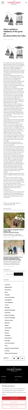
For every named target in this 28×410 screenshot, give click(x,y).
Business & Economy (9, 315)
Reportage (7, 307)
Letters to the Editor (10, 297)
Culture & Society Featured (11, 353)
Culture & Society (9, 320)
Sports (6, 292)
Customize (14, 402)
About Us (3, 382)
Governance (7, 312)
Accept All (14, 398)
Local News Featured (10, 343)
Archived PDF (8, 327)
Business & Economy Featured (12, 348)
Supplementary (8, 287)
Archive (16, 380)
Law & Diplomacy (9, 302)
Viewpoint (7, 294)
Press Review (8, 289)
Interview (7, 330)
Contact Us (3, 380)
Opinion (6, 325)
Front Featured (8, 338)
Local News (7, 284)
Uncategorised (8, 300)
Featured (7, 333)
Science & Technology (10, 317)
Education (7, 322)
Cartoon (6, 305)
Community (7, 335)
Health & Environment (10, 310)
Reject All (14, 406)
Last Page (7, 350)
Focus (6, 345)
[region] (14, 396)
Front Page (7, 340)
